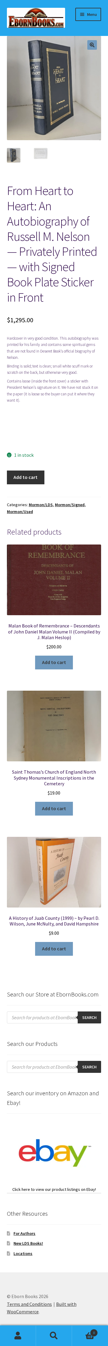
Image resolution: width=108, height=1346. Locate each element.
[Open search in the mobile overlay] (54, 1017)
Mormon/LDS (41, 504)
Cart (83, 1330)
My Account (18, 1336)
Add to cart (26, 477)
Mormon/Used (20, 511)
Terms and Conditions (29, 1304)
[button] (92, 45)
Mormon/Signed (70, 504)
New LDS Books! (28, 1243)
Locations (23, 1253)
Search (54, 1336)
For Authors (24, 1233)
